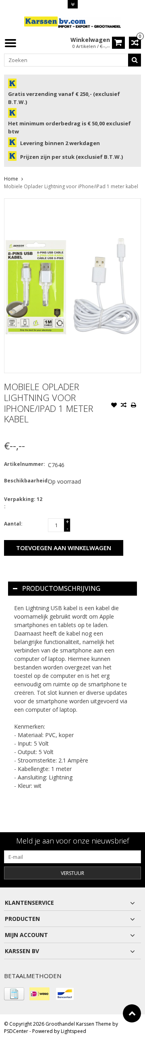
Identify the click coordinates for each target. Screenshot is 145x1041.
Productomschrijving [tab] (61, 588)
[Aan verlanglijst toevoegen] (114, 405)
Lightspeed (73, 1031)
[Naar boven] (132, 1013)
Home (11, 178)
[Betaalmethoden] (14, 993)
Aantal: (13, 523)
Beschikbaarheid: (24, 480)
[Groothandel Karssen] (72, 22)
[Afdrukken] (133, 405)
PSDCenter (16, 1031)
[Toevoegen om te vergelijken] (123, 405)
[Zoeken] (134, 60)
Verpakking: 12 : (23, 503)
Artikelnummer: (24, 464)
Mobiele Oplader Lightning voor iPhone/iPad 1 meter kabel (71, 186)
